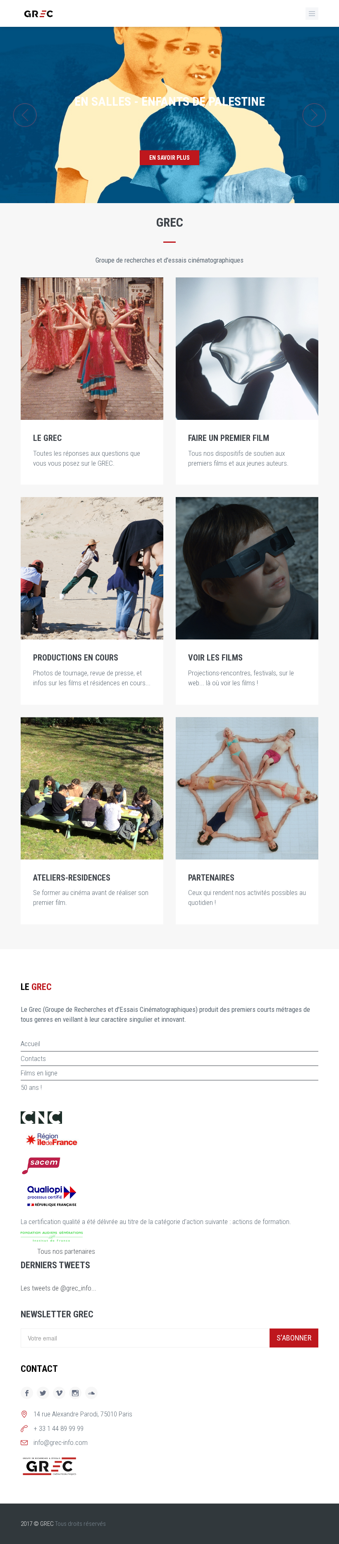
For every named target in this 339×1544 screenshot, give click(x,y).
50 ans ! (31, 1087)
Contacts (33, 1058)
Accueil (30, 1044)
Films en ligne (39, 1073)
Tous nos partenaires (66, 1251)
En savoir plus (169, 157)
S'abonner (294, 1337)
